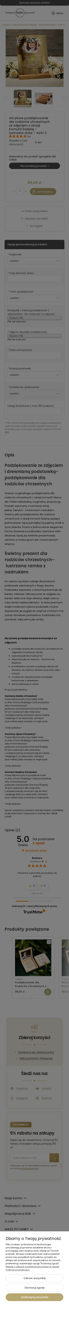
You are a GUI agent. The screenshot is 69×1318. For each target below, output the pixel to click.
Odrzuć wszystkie (35, 1278)
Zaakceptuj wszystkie (34, 1297)
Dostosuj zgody (35, 1287)
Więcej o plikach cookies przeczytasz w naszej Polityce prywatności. (32, 1268)
